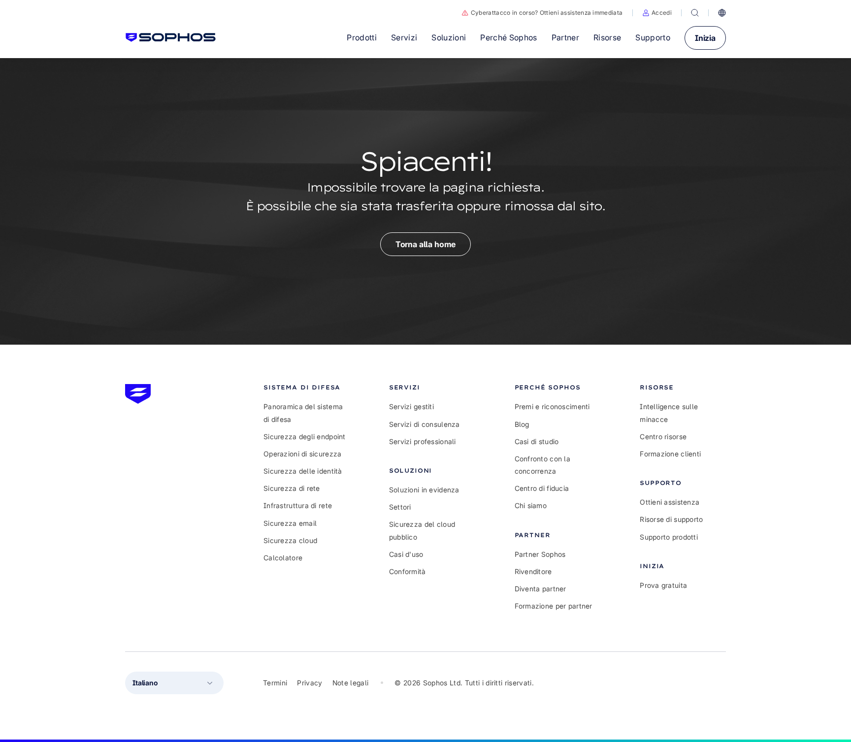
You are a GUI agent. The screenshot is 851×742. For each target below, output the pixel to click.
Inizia (705, 38)
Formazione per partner (553, 606)
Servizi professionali (422, 441)
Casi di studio (537, 441)
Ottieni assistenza (669, 502)
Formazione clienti (670, 454)
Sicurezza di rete (291, 488)
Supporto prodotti (669, 537)
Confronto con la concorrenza (542, 464)
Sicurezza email (290, 523)
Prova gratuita (663, 585)
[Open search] (695, 13)
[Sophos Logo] (170, 37)
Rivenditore (533, 571)
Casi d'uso (406, 554)
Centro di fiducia (542, 488)
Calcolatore (282, 557)
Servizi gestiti (411, 406)
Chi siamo (531, 505)
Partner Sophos (540, 554)
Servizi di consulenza (424, 424)
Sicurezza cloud (290, 540)
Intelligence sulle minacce (669, 412)
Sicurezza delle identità (302, 471)
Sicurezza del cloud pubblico (422, 530)
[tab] (306, 387)
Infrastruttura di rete (297, 505)
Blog (522, 424)
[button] (657, 12)
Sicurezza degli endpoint (304, 436)
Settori (400, 507)
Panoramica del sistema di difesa (303, 412)
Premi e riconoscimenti (552, 406)
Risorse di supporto (671, 519)
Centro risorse (663, 436)
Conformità (407, 571)
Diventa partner (540, 588)
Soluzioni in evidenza (424, 489)
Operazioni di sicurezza (302, 454)
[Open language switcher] (722, 13)
